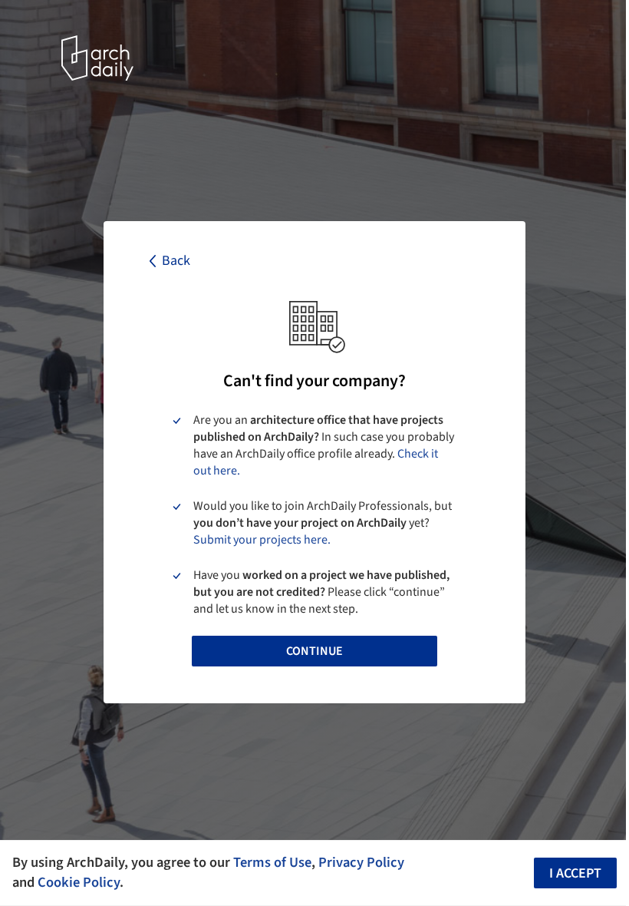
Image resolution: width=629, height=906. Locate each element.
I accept (575, 873)
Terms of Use (272, 862)
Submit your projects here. (262, 539)
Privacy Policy (361, 862)
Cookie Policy (79, 882)
